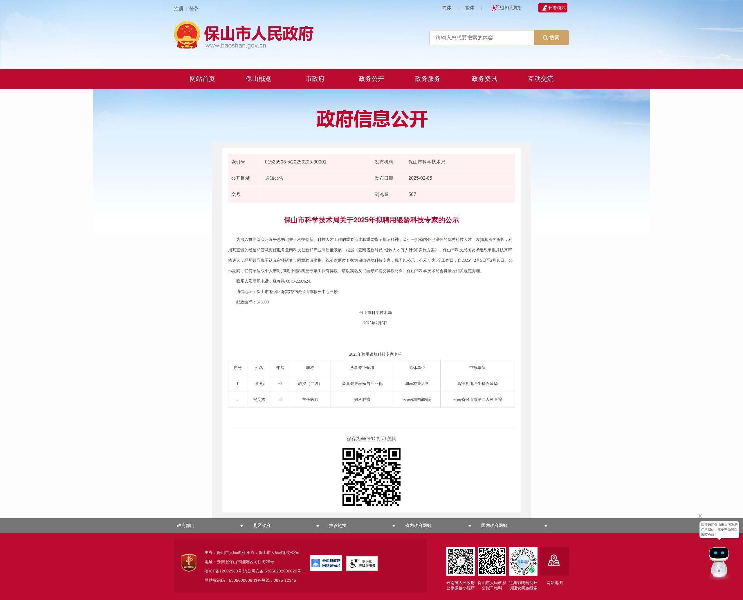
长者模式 (557, 7)
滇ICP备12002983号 (223, 571)
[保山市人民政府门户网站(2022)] (371, 34)
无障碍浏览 (510, 7)
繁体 (470, 7)
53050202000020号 (283, 571)
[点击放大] (371, 477)
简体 (446, 7)
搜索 (554, 38)
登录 (194, 8)
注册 (178, 8)
